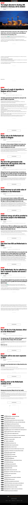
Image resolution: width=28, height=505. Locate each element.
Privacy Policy (18, 500)
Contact (10, 500)
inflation (7, 284)
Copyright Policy (14, 500)
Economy (8, 36)
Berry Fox (5, 93)
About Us (7, 500)
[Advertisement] (14, 49)
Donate (21, 500)
